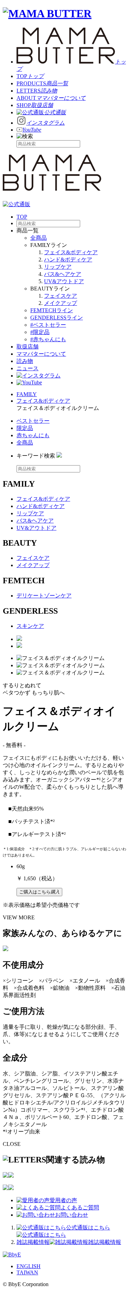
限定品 (25, 428)
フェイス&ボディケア (71, 252)
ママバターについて (41, 354)
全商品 (38, 238)
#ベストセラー (48, 325)
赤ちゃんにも (33, 435)
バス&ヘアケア (62, 274)
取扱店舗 (28, 346)
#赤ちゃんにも (48, 339)
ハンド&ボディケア (68, 259)
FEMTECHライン (51, 310)
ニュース (28, 368)
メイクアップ (60, 303)
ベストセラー (33, 421)
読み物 (25, 361)
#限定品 (40, 332)
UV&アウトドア (64, 281)
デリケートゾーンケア (44, 595)
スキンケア (30, 626)
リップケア (58, 267)
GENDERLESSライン (56, 317)
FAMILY (27, 394)
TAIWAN (27, 1272)
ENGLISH (29, 1266)
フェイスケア (60, 296)
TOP (22, 217)
